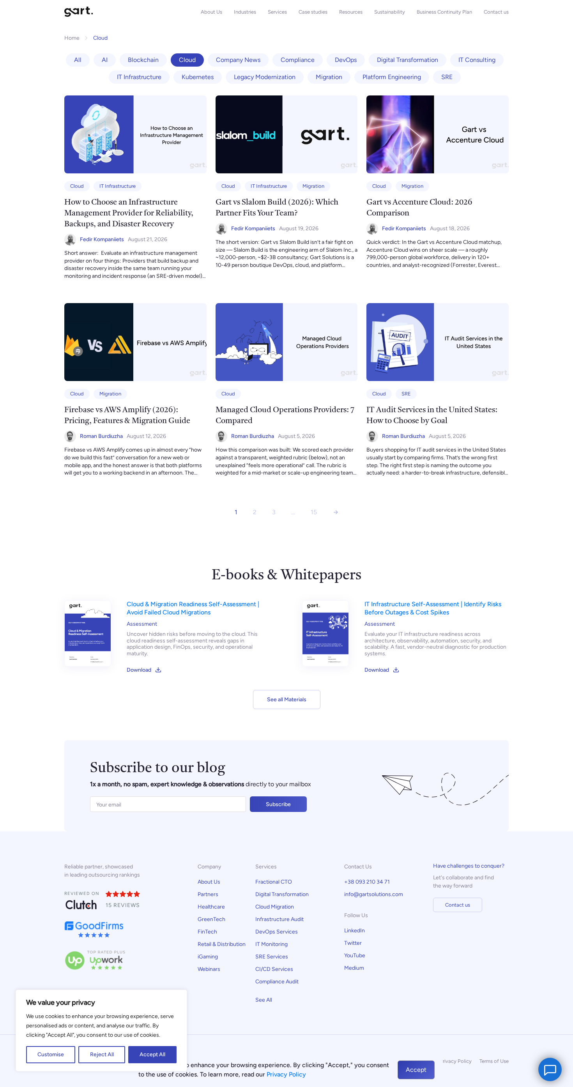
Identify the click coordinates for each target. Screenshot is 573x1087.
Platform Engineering (392, 77)
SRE (447, 77)
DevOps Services (276, 931)
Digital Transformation (407, 60)
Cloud (187, 60)
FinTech (207, 931)
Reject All (102, 1054)
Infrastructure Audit (279, 919)
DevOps (346, 60)
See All (263, 1000)
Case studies (313, 12)
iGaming (208, 956)
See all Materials (286, 699)
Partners (208, 894)
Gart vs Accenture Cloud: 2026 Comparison (419, 208)
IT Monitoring (271, 944)
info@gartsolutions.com (373, 894)
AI (105, 60)
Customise (50, 1054)
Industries (245, 12)
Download (139, 670)
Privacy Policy (456, 1061)
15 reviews (123, 905)
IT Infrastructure (139, 77)
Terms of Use (494, 1061)
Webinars (209, 969)
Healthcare (211, 906)
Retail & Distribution (222, 944)
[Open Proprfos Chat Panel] (550, 1069)
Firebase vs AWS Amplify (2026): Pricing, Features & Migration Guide (127, 415)
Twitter (353, 943)
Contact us (496, 12)
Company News (238, 60)
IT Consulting (476, 60)
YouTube (354, 955)
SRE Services (271, 956)
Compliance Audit (277, 981)
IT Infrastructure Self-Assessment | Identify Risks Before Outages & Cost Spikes (432, 608)
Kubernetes (198, 77)
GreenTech (211, 919)
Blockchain (143, 60)
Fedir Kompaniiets (102, 239)
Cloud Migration (274, 906)
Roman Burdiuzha (101, 436)
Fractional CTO (273, 882)
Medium (354, 968)
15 (314, 512)
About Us (211, 12)
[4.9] (123, 894)
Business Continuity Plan (444, 12)
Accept (416, 1069)
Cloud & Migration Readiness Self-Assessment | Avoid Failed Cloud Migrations (193, 608)
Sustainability (389, 12)
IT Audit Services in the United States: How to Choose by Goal (431, 415)
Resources (351, 12)
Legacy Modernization (264, 77)
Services (277, 12)
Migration (329, 77)
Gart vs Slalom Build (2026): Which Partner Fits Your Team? (277, 208)
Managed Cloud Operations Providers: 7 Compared (285, 415)
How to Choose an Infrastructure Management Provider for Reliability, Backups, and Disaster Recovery (128, 213)
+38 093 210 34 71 (367, 882)
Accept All (152, 1054)
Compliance (298, 60)
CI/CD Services (274, 969)
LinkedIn (354, 930)
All (77, 60)
